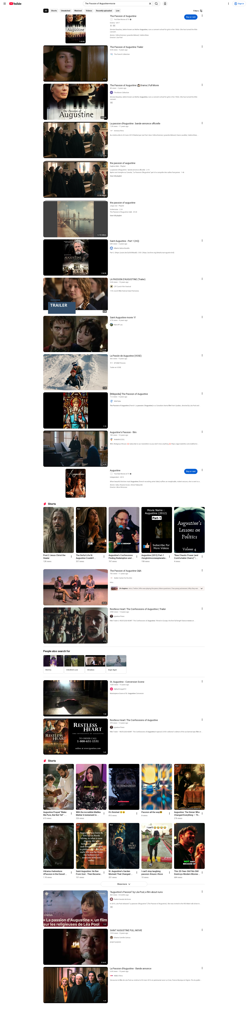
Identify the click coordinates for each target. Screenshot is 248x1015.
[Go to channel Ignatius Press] (112, 616)
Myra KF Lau (118, 325)
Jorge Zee (113, 206)
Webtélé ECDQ (119, 439)
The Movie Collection (121, 93)
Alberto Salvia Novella (121, 248)
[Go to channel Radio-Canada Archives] (112, 899)
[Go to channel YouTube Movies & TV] (112, 19)
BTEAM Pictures (120, 363)
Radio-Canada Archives (122, 899)
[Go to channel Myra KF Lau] (112, 324)
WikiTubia (117, 401)
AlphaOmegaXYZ (120, 689)
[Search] (156, 3)
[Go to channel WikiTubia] (112, 401)
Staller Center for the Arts (123, 578)
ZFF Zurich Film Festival (122, 286)
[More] (201, 588)
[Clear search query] (150, 3)
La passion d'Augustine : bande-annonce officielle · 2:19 (129, 170)
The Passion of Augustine (123, 16)
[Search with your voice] (165, 3)
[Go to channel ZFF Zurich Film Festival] (112, 286)
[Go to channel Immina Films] (112, 130)
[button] (164, 588)
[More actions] (71, 556)
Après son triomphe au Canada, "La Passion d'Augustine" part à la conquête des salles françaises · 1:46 (147, 172)
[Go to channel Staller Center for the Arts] (112, 578)
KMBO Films (118, 976)
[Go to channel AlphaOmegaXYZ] (112, 689)
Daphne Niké (114, 166)
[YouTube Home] (15, 3)
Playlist (123, 166)
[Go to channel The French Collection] (112, 54)
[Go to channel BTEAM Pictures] (112, 363)
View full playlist (116, 176)
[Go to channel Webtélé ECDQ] (112, 439)
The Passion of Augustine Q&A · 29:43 (123, 212)
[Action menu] (202, 15)
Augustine (115, 470)
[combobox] (117, 3)
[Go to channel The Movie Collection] (112, 92)
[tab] (46, 11)
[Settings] (228, 3)
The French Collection (122, 54)
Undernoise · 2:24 (116, 209)
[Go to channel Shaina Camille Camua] (112, 937)
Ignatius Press (119, 616)
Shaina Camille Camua (122, 938)
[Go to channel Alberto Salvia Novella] (112, 248)
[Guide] (4, 3)
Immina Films (119, 131)
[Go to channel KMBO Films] (112, 975)
